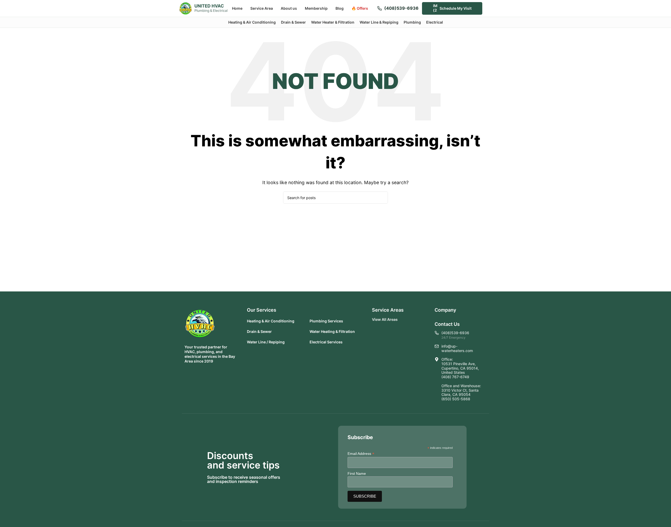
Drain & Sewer (259, 331)
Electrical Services (326, 342)
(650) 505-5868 (455, 399)
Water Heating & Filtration (332, 331)
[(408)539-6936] (379, 8)
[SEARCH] (382, 197)
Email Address (361, 453)
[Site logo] (203, 7)
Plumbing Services (326, 321)
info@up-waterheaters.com (457, 348)
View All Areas (385, 319)
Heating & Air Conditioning (270, 321)
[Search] (489, 8)
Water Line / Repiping (266, 342)
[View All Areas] (402, 319)
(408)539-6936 (401, 8)
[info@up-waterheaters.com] (437, 346)
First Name (357, 473)
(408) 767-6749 (455, 377)
